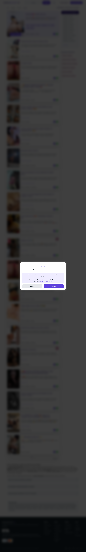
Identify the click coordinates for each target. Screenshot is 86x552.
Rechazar (32, 286)
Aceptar (54, 286)
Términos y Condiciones (46, 281)
